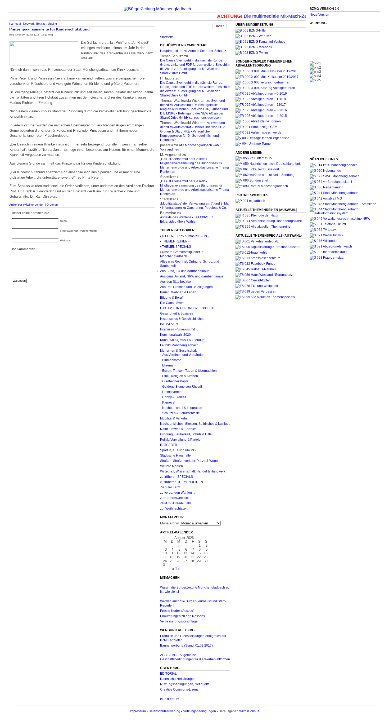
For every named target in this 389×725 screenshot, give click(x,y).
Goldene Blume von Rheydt (182, 386)
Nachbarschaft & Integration (182, 407)
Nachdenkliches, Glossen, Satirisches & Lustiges (195, 423)
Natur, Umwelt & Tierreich (178, 429)
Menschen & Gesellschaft (178, 350)
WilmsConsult (249, 711)
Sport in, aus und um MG (178, 450)
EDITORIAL (168, 673)
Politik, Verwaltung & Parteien (181, 439)
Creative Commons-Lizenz (179, 689)
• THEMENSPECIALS (175, 246)
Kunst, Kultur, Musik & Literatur (182, 340)
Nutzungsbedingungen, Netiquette (185, 684)
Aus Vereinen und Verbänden (183, 354)
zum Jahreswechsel (174, 497)
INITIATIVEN (169, 324)
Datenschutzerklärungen (178, 678)
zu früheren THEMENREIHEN (181, 482)
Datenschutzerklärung (164, 711)
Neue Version (319, 14)
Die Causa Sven (172, 302)
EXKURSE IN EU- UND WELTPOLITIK (187, 308)
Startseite (167, 37)
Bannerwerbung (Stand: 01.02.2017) (186, 645)
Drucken (52, 204)
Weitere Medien (171, 466)
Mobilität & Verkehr (173, 418)
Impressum (138, 711)
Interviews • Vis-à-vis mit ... (179, 329)
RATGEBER (168, 445)
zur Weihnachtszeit (173, 508)
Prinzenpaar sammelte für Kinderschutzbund (49, 29)
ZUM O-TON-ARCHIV (175, 503)
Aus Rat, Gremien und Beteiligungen (186, 287)
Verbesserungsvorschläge (179, 621)
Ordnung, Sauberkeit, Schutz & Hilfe (186, 434)
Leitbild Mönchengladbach (179, 345)
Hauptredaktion (171, 50)
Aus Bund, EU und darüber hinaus (184, 271)
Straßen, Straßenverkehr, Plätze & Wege (189, 460)
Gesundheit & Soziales (176, 313)
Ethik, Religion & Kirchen (180, 376)
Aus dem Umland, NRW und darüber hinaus (191, 276)
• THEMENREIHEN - (174, 241)
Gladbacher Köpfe (175, 381)
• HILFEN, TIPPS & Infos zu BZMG (184, 236)
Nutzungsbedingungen (199, 711)
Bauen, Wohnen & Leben (178, 292)
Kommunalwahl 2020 (175, 334)
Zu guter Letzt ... (171, 487)
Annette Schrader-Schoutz (207, 50)
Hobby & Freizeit (174, 397)
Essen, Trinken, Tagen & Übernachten (189, 370)
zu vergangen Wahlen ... (177, 492)
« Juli (176, 569)
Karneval (15, 23)
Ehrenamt (169, 365)
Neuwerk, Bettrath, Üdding (40, 23)
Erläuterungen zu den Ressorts (182, 616)
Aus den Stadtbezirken (176, 281)
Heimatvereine (172, 392)
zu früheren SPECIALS (176, 476)
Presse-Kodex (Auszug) (177, 610)
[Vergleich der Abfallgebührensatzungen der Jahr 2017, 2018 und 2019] (263, 82)
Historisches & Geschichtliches (182, 318)
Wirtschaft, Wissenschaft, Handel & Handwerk (192, 471)
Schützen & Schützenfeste (181, 413)
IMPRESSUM (169, 699)
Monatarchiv (169, 523)
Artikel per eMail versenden (26, 204)
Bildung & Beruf (171, 297)
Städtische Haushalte (175, 455)
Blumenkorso (171, 360)
